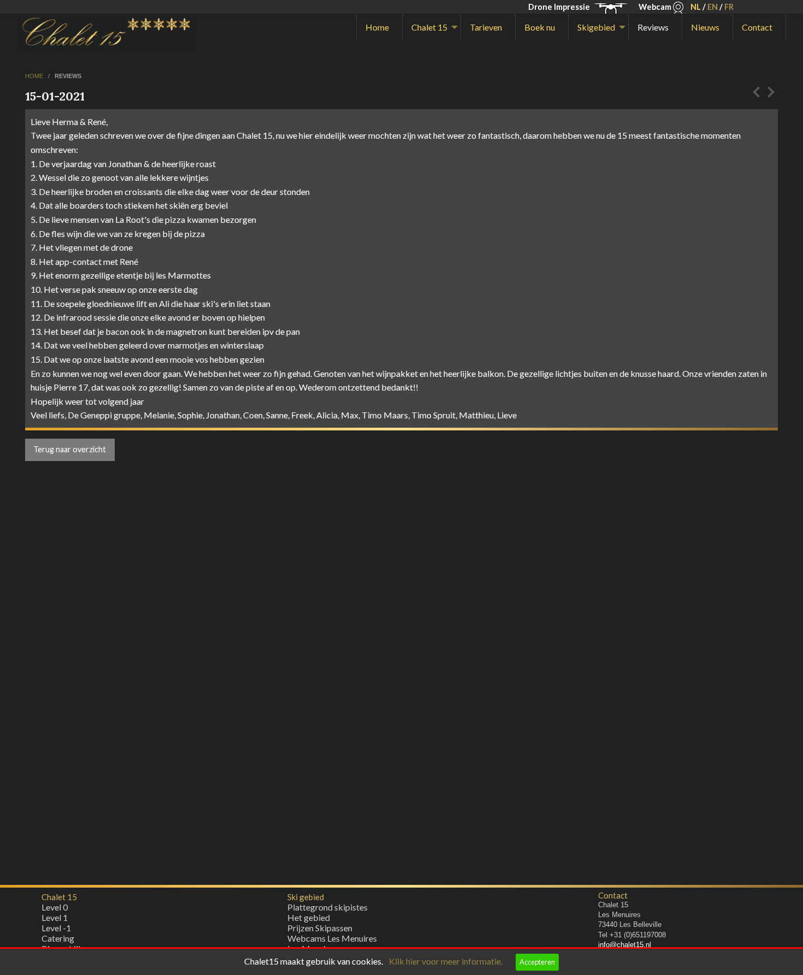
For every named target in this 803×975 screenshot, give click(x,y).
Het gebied (308, 917)
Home (377, 27)
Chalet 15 (429, 27)
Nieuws (705, 27)
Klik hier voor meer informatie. (446, 961)
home (35, 76)
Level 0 (55, 907)
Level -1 (56, 928)
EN (712, 6)
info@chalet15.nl (624, 945)
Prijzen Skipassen (319, 928)
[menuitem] (379, 27)
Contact (757, 27)
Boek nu (539, 27)
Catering (58, 938)
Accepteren (537, 962)
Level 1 (55, 917)
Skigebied (596, 27)
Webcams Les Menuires (332, 938)
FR (729, 6)
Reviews (653, 27)
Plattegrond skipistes (327, 907)
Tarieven (486, 27)
